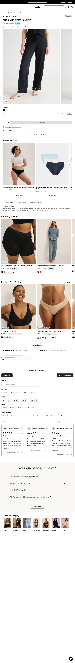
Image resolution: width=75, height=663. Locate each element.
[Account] (68, 7)
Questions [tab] (41, 370)
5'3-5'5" (12, 407)
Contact (63, 2)
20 (47, 415)
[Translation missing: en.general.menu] (4, 7)
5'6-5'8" (19, 407)
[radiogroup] (6, 110)
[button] (9, 16)
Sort (58, 422)
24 (56, 415)
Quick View (19, 196)
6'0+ (33, 407)
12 (28, 415)
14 (33, 415)
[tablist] (37, 202)
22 (51, 415)
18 (42, 415)
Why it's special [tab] (9, 202)
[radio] (4, 110)
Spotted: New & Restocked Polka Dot (37, 2)
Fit (11, 392)
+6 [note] (12, 337)
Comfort (5, 392)
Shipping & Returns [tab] (36, 202)
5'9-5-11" (27, 407)
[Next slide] (69, 165)
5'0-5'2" (5, 407)
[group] (31, 66)
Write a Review (67, 375)
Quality (17, 392)
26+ (62, 415)
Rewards (70, 2)
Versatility (24, 392)
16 (37, 415)
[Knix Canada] (38, 7)
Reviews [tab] (32, 370)
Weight (32, 392)
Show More (37, 506)
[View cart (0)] (72, 7)
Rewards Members (34, 134)
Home (4, 13)
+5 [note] (47, 337)
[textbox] (20, 384)
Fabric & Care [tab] (22, 202)
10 (24, 415)
